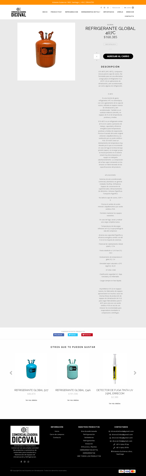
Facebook (58, 335)
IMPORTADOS (108, 12)
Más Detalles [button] (110, 44)
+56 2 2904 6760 (122, 447)
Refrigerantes (89, 440)
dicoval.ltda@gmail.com (122, 441)
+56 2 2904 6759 (122, 444)
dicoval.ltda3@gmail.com (122, 438)
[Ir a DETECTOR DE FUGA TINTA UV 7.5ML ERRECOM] (115, 369)
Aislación (89, 443)
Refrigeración (89, 434)
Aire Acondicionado (89, 431)
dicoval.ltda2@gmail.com (122, 434)
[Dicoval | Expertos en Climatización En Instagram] (104, 8)
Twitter (73, 335)
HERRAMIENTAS (89, 453)
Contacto (129, 16)
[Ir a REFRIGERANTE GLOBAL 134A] (73, 369)
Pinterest (87, 335)
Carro (129, 8)
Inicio (45, 12)
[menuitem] (101, 8)
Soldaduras (89, 437)
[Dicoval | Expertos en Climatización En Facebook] (101, 8)
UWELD (120, 12)
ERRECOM (130, 12)
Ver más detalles (31, 400)
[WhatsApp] (108, 8)
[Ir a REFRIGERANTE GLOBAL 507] (31, 369)
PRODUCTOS (56, 12)
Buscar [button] (117, 7)
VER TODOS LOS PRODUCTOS (89, 456)
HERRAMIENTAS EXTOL (90, 12)
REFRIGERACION (71, 12)
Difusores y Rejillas (89, 447)
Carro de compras (57, 434)
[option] (31, 383)
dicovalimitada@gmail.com (122, 431)
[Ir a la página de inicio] (18, 12)
